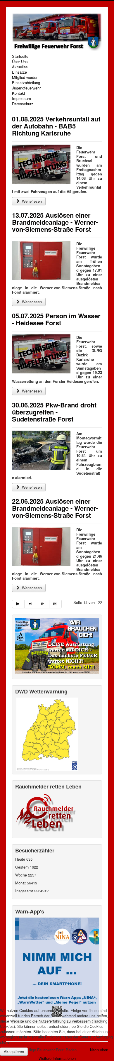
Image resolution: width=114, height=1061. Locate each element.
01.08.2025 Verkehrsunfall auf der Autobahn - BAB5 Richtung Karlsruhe (56, 126)
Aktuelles (20, 67)
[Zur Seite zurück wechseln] (31, 604)
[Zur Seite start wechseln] (18, 604)
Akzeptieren (14, 1051)
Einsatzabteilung (26, 82)
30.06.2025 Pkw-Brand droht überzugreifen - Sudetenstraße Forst (54, 412)
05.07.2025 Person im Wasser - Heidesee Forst (56, 319)
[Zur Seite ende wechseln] (55, 604)
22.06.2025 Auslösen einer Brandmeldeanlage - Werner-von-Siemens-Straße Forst (55, 508)
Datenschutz (22, 103)
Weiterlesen (31, 201)
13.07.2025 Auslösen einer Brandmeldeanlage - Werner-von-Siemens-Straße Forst (55, 222)
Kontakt (18, 93)
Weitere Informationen (57, 1058)
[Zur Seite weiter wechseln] (43, 604)
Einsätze (19, 72)
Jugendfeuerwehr (26, 88)
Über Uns (20, 61)
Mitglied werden (25, 77)
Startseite (20, 56)
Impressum (21, 98)
